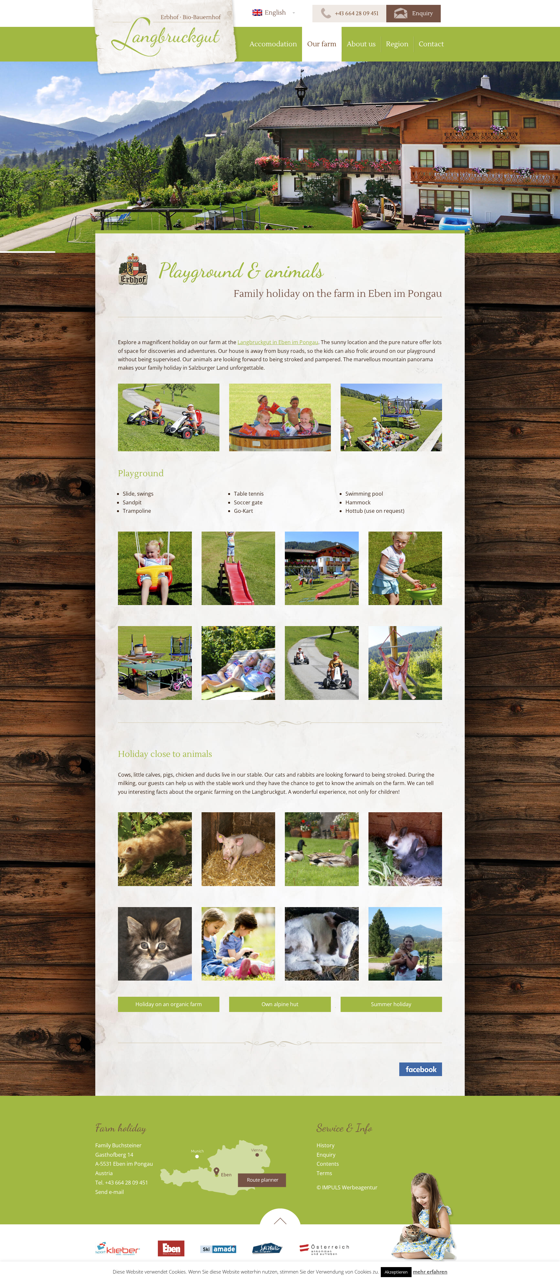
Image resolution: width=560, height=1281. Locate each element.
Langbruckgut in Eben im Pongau (278, 342)
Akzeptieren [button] (396, 1272)
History (325, 1145)
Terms (324, 1173)
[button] (272, 12)
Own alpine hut (280, 1004)
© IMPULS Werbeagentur (347, 1187)
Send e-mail (109, 1192)
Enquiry (326, 1154)
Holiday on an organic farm (168, 1004)
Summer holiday (391, 1004)
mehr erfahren (430, 1271)
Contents (328, 1163)
